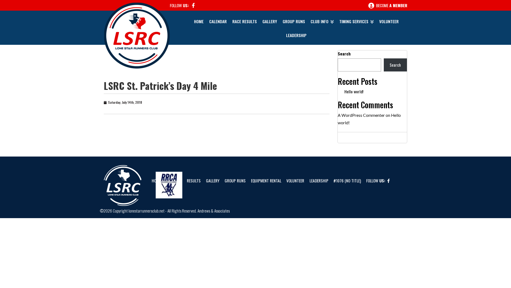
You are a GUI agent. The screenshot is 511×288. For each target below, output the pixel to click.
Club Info (319, 21)
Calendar (218, 21)
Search (344, 54)
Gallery (269, 21)
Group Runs (294, 21)
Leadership (296, 35)
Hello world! (353, 91)
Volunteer (389, 21)
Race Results (244, 21)
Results (194, 180)
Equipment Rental (266, 180)
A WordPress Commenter (361, 115)
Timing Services (353, 21)
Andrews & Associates (213, 211)
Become (391, 5)
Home (199, 21)
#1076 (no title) (347, 180)
